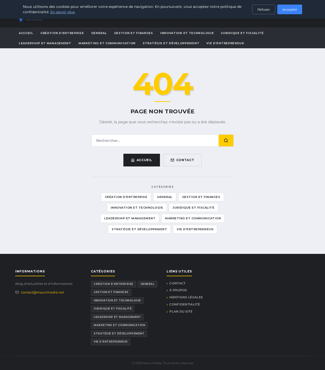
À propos (178, 290)
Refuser (263, 9)
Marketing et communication (107, 43)
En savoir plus (62, 12)
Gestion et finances (133, 33)
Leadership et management (45, 43)
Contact (185, 160)
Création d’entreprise (62, 33)
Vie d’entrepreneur (225, 43)
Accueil (26, 33)
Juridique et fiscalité (242, 33)
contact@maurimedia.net (42, 292)
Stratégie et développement (171, 43)
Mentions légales (186, 297)
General (99, 33)
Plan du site (180, 311)
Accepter (289, 9)
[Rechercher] (226, 140)
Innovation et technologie (187, 33)
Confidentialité (184, 304)
